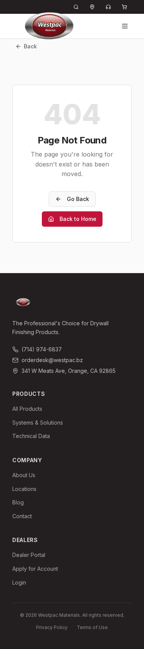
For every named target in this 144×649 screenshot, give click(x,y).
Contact (22, 516)
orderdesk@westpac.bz (52, 360)
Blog (18, 502)
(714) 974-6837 (42, 349)
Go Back (78, 199)
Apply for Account (35, 568)
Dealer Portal (28, 555)
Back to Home (78, 219)
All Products (27, 408)
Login (19, 582)
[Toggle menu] (125, 26)
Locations (24, 489)
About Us (23, 475)
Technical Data (31, 436)
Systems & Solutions (37, 422)
